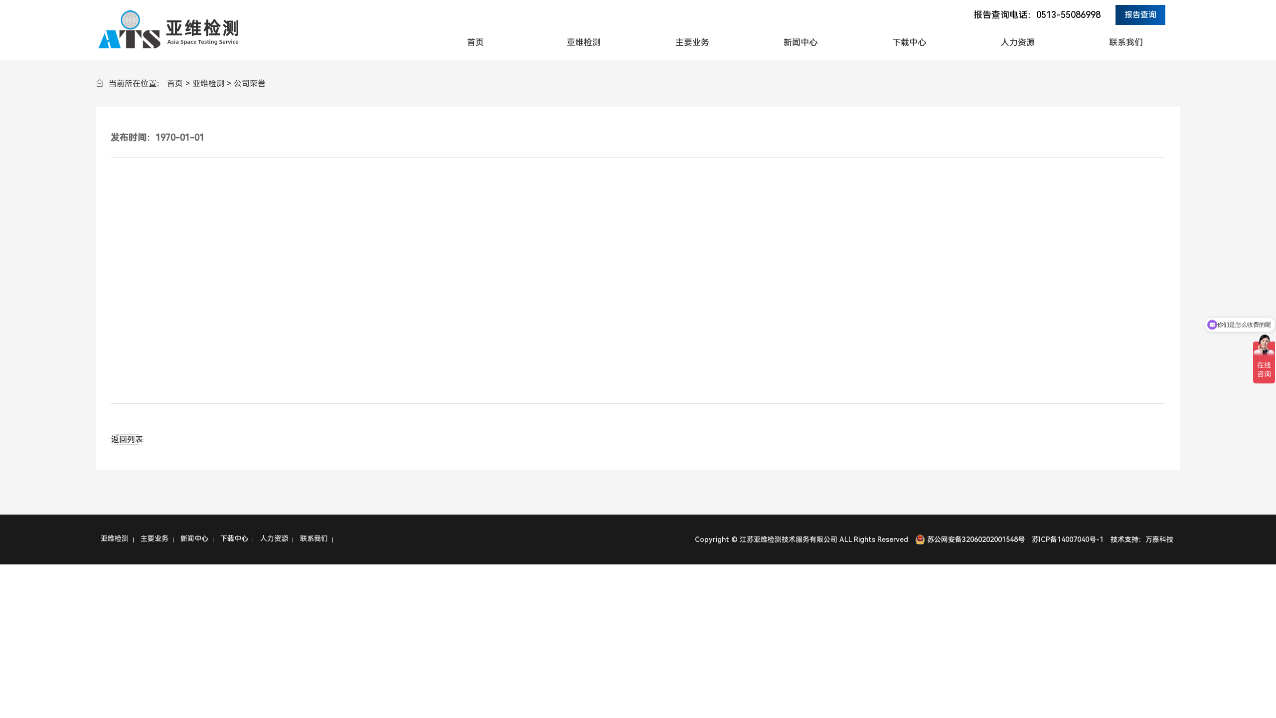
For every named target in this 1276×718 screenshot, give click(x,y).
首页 (475, 42)
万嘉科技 (1159, 539)
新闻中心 (800, 42)
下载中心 (909, 42)
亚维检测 (584, 42)
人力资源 (1018, 42)
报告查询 (1140, 14)
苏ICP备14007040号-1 (1068, 539)
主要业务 (692, 42)
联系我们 (1126, 42)
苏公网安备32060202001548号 (976, 539)
